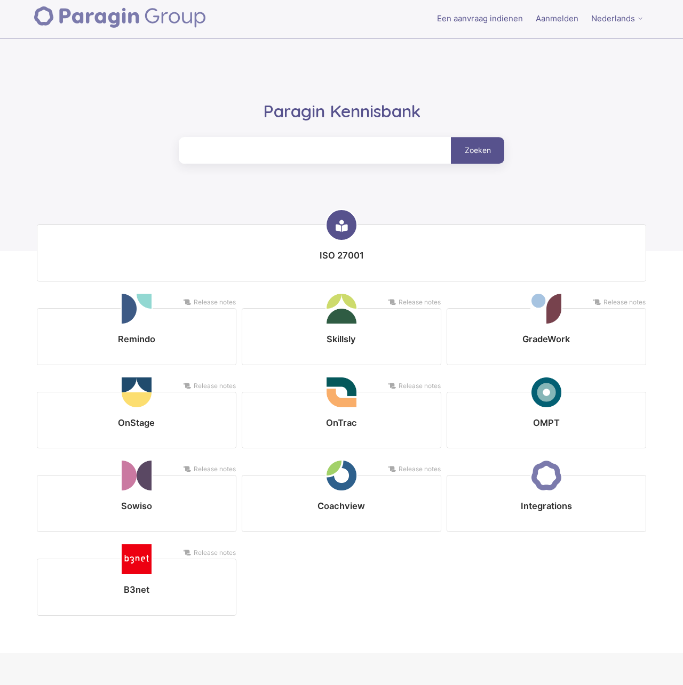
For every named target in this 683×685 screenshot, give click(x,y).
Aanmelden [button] (557, 18)
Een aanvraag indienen (480, 18)
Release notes (215, 302)
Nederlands (614, 18)
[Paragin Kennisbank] (119, 18)
